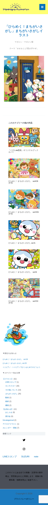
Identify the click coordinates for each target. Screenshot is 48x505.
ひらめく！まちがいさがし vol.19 (22, 272)
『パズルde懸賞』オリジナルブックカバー (23, 151)
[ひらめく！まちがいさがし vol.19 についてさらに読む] (24, 259)
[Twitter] (24, 441)
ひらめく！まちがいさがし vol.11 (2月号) (23, 302)
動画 (7, 398)
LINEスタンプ (10, 382)
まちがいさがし (11, 394)
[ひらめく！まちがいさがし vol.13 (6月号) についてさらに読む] (24, 199)
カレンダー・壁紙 (10, 428)
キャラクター (10, 386)
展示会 (8, 416)
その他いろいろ (11, 390)
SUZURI (25, 456)
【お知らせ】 (8, 409)
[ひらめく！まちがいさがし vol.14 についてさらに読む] (24, 230)
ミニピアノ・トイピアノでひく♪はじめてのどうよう (21, 367)
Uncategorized (8, 420)
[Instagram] (24, 450)
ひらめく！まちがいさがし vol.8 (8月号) (23, 182)
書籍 (7, 405)
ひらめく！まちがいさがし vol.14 (21, 243)
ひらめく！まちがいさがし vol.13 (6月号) (23, 213)
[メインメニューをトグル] (42, 7)
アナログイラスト (10, 424)
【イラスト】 (8, 379)
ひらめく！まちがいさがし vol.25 (15, 363)
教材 (7, 401)
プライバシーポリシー (24, 499)
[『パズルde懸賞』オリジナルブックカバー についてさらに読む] (24, 137)
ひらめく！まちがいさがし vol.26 (15, 359)
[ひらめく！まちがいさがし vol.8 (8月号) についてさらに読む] (24, 168)
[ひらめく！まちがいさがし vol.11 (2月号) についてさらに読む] (24, 288)
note (36, 456)
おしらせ (8, 412)
